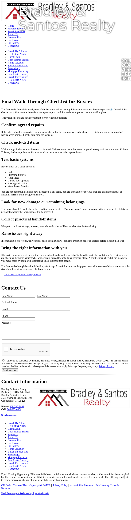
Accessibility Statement (81, 485)
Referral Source (10, 302)
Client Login (14, 428)
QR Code (6, 485)
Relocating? (14, 68)
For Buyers (13, 443)
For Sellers (13, 446)
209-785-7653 (17, 406)
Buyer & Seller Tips (18, 65)
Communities (14, 440)
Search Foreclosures (18, 77)
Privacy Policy (106, 366)
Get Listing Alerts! (17, 425)
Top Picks (13, 434)
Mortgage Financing (18, 71)
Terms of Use (20, 485)
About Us (13, 437)
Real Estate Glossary (18, 74)
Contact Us (13, 82)
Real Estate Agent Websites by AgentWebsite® (25, 493)
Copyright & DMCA (40, 485)
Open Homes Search (18, 431)
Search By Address (17, 423)
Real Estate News (17, 79)
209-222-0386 (14, 409)
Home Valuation (16, 62)
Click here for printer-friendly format (22, 274)
